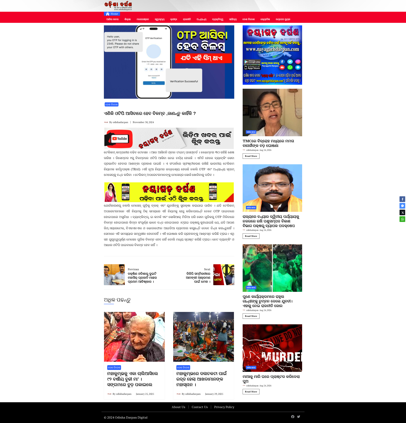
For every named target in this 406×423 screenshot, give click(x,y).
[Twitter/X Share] (402, 212)
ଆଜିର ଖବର (112, 19)
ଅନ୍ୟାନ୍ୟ (201, 19)
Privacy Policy (224, 407)
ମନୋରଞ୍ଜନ (143, 19)
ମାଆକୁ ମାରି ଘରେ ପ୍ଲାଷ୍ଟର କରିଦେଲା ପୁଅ (271, 379)
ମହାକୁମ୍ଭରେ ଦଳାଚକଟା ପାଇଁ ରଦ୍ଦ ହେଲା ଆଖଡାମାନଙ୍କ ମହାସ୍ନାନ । (201, 379)
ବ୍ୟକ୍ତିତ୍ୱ (217, 19)
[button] (402, 225)
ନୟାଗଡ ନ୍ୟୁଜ (283, 19)
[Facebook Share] (402, 199)
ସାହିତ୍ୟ (233, 19)
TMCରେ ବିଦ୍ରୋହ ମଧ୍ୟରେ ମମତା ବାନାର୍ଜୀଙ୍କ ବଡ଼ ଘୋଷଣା (268, 143)
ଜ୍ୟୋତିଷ (265, 19)
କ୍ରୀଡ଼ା (173, 19)
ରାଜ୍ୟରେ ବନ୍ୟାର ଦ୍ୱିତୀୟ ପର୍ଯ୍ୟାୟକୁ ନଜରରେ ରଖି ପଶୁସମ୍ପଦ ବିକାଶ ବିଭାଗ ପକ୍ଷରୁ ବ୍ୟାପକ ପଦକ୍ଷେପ (271, 221)
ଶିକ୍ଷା (127, 19)
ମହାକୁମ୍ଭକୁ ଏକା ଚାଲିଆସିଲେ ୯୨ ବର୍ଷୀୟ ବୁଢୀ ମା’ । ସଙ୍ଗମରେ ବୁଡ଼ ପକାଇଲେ (132, 379)
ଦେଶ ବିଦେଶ (248, 19)
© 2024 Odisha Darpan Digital (125, 417)
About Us (178, 407)
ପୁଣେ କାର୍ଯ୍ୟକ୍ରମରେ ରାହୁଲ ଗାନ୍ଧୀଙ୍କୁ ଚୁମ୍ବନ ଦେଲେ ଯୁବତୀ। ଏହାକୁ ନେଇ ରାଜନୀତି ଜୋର (267, 301)
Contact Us (200, 407)
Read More (251, 155)
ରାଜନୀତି (187, 19)
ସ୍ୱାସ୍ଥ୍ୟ (159, 19)
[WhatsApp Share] (402, 219)
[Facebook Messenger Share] (402, 206)
